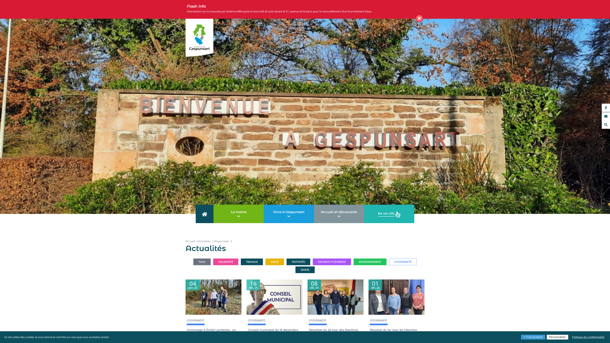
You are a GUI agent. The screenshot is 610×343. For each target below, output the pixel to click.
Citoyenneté (195, 320)
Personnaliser (557, 337)
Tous (202, 262)
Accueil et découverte (339, 212)
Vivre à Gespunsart (289, 212)
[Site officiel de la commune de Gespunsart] (199, 38)
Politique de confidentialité (588, 337)
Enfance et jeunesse (332, 262)
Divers (305, 270)
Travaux (252, 262)
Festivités (298, 262)
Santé (275, 262)
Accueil (190, 241)
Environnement (370, 262)
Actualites (203, 241)
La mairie (239, 212)
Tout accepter (534, 337)
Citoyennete (221, 241)
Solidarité (225, 262)
